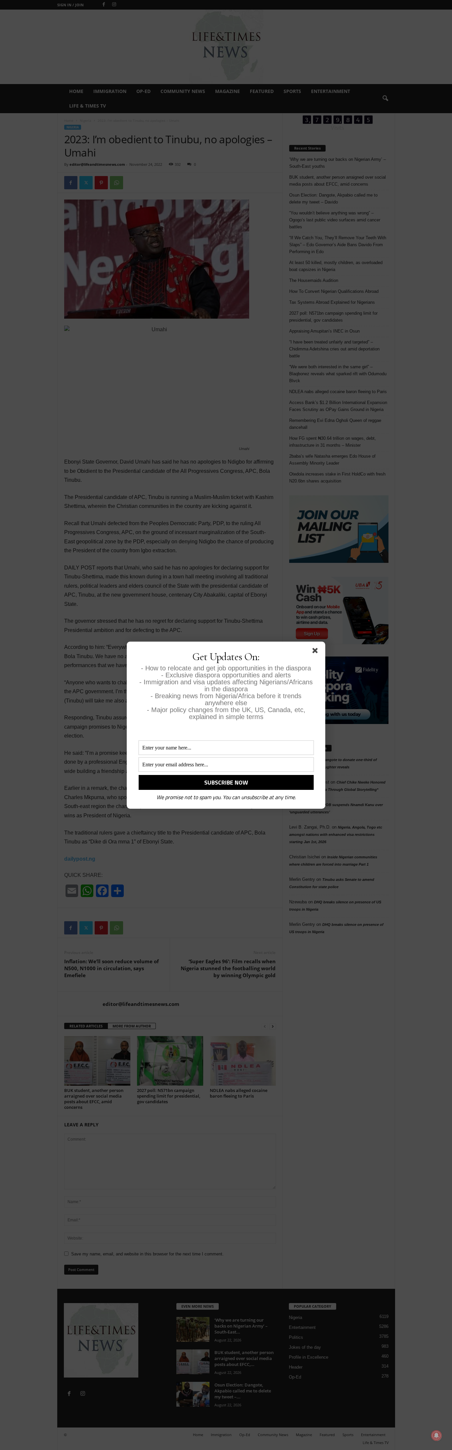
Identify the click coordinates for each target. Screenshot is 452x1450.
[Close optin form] (316, 652)
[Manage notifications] (436, 1435)
